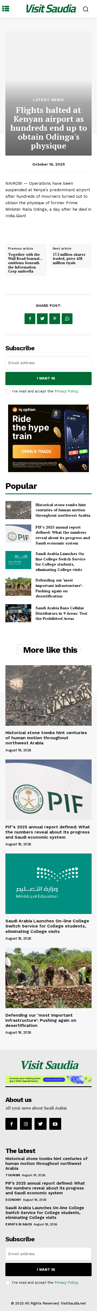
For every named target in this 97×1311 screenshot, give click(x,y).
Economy (13, 1200)
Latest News (48, 100)
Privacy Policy (66, 391)
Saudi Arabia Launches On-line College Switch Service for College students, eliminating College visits (60, 561)
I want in (46, 378)
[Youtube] (55, 1124)
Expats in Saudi (18, 1224)
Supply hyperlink (22, 229)
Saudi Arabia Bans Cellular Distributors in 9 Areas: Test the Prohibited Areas (62, 613)
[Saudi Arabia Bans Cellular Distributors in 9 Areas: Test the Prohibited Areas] (18, 613)
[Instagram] (26, 1124)
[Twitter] (42, 318)
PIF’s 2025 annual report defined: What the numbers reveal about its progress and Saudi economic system (63, 535)
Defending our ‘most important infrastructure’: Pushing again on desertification (59, 588)
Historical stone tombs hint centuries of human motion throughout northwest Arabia (63, 510)
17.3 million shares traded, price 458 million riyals (69, 258)
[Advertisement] (48, 63)
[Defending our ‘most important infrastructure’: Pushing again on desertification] (18, 586)
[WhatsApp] (67, 318)
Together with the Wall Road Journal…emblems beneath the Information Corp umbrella (25, 263)
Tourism (12, 1175)
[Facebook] (30, 318)
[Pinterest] (54, 318)
